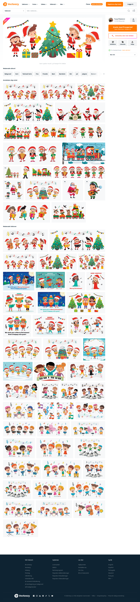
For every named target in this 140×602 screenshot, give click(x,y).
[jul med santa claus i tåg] (17, 132)
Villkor (93, 596)
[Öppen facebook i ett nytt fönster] (34, 596)
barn (53, 74)
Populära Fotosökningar (60, 576)
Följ (133, 21)
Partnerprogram (57, 570)
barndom (62, 74)
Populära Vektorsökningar (60, 573)
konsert (93, 74)
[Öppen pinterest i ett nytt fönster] (43, 596)
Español (110, 567)
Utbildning (28, 576)
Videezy (27, 570)
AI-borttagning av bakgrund (34, 584)
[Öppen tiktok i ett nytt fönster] (46, 596)
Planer (88, 4)
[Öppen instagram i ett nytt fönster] (37, 596)
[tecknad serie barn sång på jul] (18, 281)
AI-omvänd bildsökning (32, 581)
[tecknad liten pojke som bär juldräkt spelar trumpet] (26, 172)
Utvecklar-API (29, 578)
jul (77, 74)
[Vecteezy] (11, 4)
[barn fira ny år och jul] (26, 212)
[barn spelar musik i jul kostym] (20, 92)
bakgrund (8, 74)
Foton (34, 4)
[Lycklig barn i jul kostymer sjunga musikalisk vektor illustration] (79, 172)
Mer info (112, 55)
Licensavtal (56, 565)
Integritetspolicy (101, 596)
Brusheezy (28, 565)
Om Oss (80, 570)
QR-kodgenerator (30, 587)
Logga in (130, 4)
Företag (27, 573)
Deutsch (111, 573)
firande (45, 74)
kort (16, 74)
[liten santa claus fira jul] (50, 132)
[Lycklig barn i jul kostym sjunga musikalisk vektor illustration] (32, 154)
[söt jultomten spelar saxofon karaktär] (73, 190)
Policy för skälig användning (116, 596)
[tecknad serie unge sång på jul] (75, 281)
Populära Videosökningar (60, 578)
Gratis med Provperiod (122, 28)
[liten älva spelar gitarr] (95, 190)
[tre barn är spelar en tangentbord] (50, 371)
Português (111, 570)
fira (37, 74)
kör (71, 74)
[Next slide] (102, 74)
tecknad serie (27, 74)
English (110, 565)
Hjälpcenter (82, 565)
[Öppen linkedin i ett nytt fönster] (40, 596)
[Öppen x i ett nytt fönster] (49, 596)
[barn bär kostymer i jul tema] (87, 132)
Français (111, 576)
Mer (61, 4)
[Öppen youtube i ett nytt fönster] (52, 596)
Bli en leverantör (83, 573)
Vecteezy (28, 567)
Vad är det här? (126, 50)
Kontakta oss (82, 567)
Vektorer (25, 4)
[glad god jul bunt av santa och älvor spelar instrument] (13, 190)
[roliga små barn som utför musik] (43, 190)
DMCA (54, 567)
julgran (84, 74)
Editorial (53, 4)
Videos (43, 4)
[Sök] (129, 11)
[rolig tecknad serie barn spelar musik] (86, 371)
